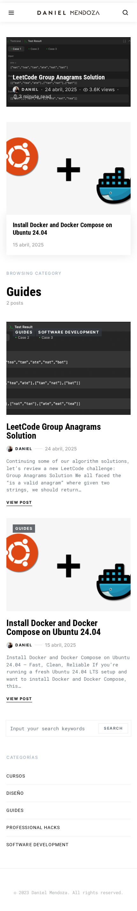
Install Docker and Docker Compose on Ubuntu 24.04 (53, 627)
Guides (23, 332)
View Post (19, 502)
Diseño (15, 793)
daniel (30, 89)
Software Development (68, 332)
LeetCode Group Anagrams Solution (59, 77)
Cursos (15, 776)
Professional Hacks (33, 827)
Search (113, 728)
